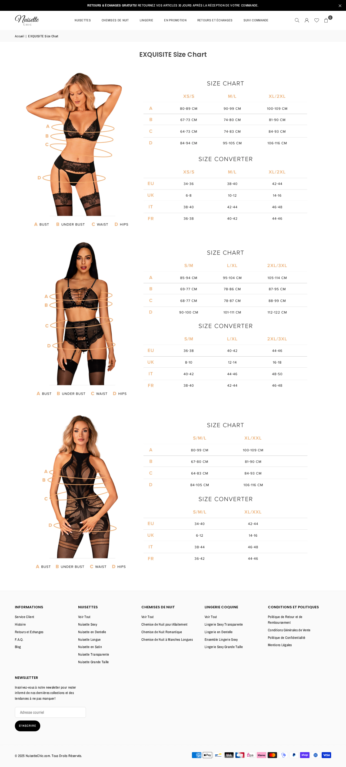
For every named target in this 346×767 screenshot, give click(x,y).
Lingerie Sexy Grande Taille (224, 647)
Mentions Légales (280, 645)
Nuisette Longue (89, 639)
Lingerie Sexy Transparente (224, 624)
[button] (326, 20)
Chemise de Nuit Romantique (161, 632)
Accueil (19, 36)
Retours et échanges (215, 20)
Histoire (20, 624)
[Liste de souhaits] (316, 20)
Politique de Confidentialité (286, 637)
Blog (18, 647)
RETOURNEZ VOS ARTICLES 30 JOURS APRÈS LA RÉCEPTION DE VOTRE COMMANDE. (172, 5)
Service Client (24, 617)
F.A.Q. (19, 639)
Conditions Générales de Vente (289, 630)
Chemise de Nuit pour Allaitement (164, 624)
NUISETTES (83, 20)
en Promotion (175, 20)
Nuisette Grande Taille (93, 662)
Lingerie (146, 20)
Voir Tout (84, 617)
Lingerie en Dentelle (218, 632)
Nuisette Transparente (93, 654)
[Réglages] (307, 20)
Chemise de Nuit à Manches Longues (167, 639)
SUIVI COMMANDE (256, 20)
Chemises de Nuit (115, 20)
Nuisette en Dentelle (92, 632)
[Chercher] (297, 20)
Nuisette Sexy (87, 624)
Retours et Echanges (29, 632)
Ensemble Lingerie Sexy (221, 639)
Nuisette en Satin (90, 647)
